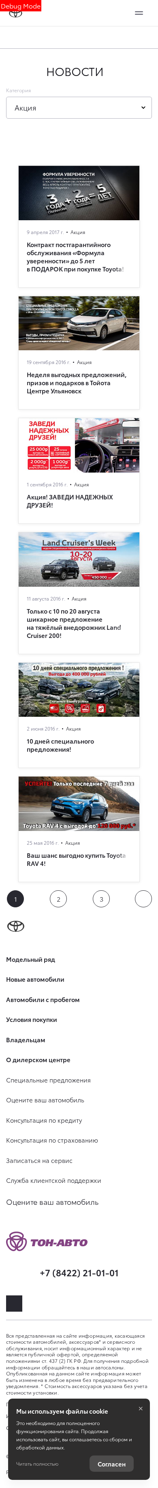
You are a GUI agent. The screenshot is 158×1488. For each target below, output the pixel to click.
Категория (18, 90)
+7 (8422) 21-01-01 (79, 1272)
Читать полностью (37, 1463)
